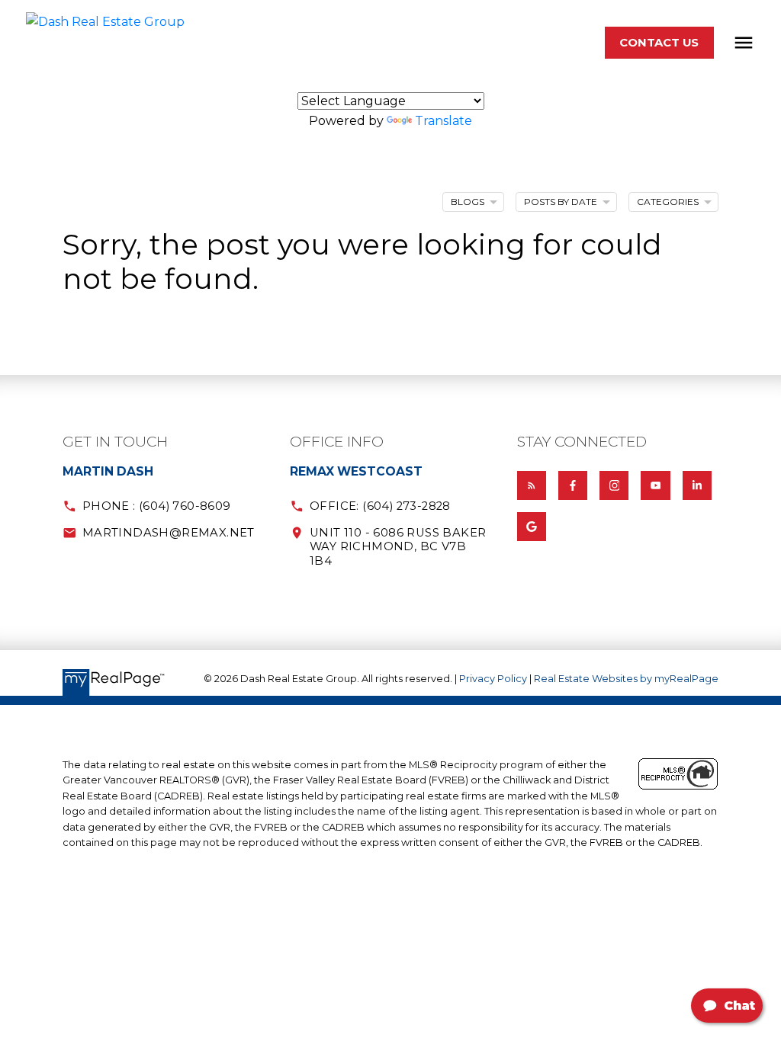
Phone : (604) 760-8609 (156, 506)
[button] (659, 43)
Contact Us (659, 43)
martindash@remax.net (168, 533)
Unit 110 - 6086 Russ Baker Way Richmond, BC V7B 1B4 (398, 547)
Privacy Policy (493, 678)
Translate (443, 121)
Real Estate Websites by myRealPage (626, 678)
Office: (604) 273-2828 (380, 506)
